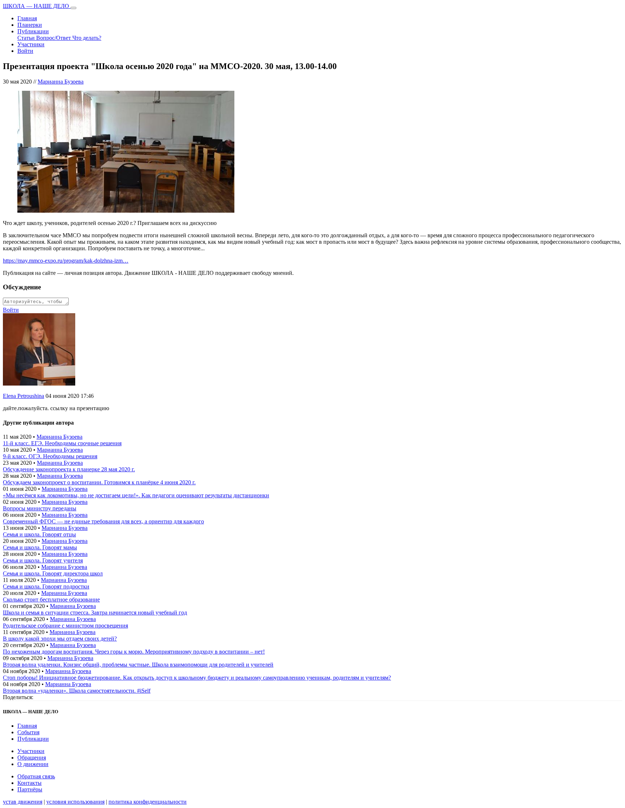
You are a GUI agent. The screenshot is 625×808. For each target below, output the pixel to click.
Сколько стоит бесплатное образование (51, 599)
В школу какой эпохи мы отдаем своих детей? (60, 638)
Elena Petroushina (23, 396)
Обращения (31, 757)
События (28, 732)
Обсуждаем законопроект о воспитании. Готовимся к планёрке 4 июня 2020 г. (99, 482)
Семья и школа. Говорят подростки (46, 586)
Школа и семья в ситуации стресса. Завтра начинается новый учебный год (95, 612)
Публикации (33, 31)
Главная (27, 18)
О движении (32, 764)
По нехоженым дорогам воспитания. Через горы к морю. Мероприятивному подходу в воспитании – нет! (134, 651)
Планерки (29, 25)
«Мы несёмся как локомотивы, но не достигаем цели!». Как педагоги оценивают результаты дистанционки (136, 495)
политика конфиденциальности (148, 802)
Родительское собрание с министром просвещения (65, 625)
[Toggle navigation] (73, 8)
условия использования (75, 802)
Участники (30, 44)
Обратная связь (36, 776)
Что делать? (86, 38)
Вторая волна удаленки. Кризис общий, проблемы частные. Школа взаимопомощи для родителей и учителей (138, 665)
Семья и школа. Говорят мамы (40, 547)
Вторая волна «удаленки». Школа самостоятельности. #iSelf (76, 691)
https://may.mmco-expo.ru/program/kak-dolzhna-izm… (65, 261)
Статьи (26, 38)
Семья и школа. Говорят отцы (39, 534)
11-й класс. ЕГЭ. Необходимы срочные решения (62, 443)
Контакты (29, 783)
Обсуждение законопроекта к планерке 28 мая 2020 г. (69, 469)
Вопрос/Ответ (54, 38)
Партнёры (29, 789)
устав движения (22, 802)
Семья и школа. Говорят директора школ (53, 573)
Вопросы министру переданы (39, 508)
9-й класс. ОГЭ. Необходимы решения (50, 456)
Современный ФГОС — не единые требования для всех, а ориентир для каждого (103, 521)
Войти (25, 51)
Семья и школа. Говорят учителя (43, 560)
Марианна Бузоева (61, 81)
